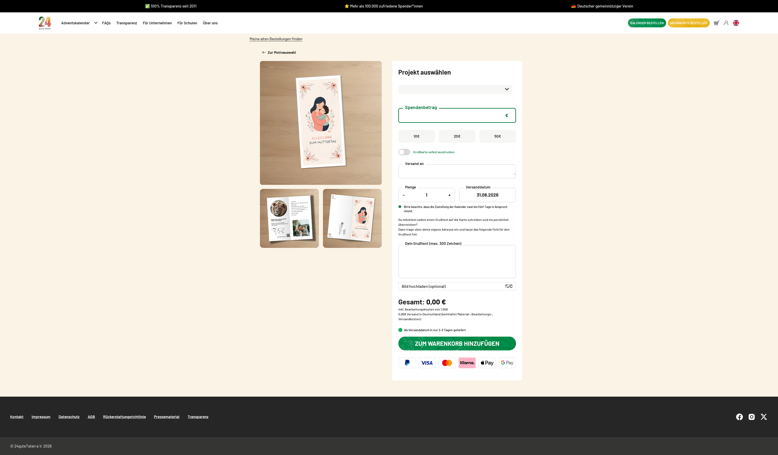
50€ (497, 136)
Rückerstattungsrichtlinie (124, 416)
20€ (457, 136)
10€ (417, 136)
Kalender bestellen (647, 23)
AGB (91, 416)
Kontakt (17, 416)
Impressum (41, 416)
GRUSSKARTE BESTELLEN (688, 23)
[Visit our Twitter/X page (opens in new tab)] (764, 417)
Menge (410, 187)
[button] (79, 23)
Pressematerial (167, 416)
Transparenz (198, 416)
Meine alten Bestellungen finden (276, 38)
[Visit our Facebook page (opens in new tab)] (739, 417)
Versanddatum (478, 187)
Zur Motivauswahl (282, 52)
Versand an (414, 163)
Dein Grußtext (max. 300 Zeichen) (433, 243)
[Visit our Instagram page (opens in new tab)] (752, 417)
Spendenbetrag (421, 107)
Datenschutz (69, 416)
